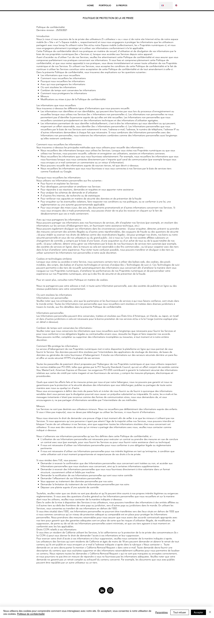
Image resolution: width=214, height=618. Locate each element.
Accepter (198, 612)
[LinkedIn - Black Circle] (102, 590)
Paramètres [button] (161, 612)
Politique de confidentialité (31, 613)
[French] (166, 5)
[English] (179, 5)
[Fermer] (210, 612)
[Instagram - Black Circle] (110, 590)
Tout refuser (179, 612)
